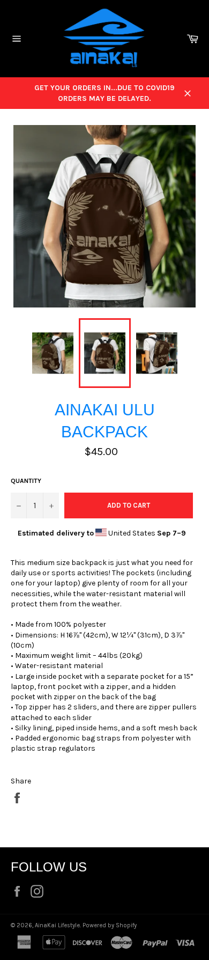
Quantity (26, 481)
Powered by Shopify (110, 925)
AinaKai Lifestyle (57, 925)
